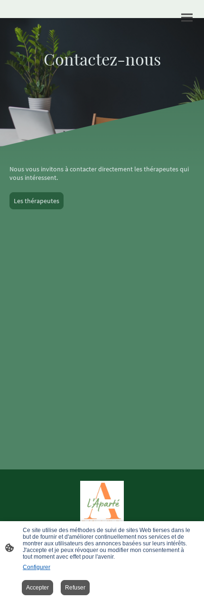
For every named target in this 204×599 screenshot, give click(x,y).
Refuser (75, 587)
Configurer (36, 567)
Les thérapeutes (36, 201)
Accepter (37, 587)
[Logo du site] (102, 505)
